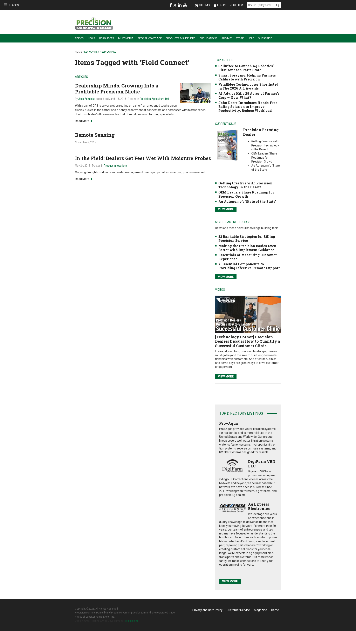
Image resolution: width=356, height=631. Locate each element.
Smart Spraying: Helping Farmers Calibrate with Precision (247, 77)
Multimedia (126, 38)
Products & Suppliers (181, 38)
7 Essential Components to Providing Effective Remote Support (249, 266)
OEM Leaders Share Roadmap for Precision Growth (246, 194)
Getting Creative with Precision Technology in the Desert (245, 185)
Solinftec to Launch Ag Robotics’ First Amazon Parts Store (246, 68)
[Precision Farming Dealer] (227, 145)
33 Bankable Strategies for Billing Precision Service (246, 238)
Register (236, 5)
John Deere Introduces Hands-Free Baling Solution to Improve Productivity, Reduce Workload (247, 106)
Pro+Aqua (228, 423)
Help (251, 38)
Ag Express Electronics (259, 506)
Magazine (260, 610)
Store (240, 38)
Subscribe (265, 38)
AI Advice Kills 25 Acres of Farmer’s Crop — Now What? (249, 95)
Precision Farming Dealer (261, 132)
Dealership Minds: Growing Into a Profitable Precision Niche (116, 88)
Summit (226, 38)
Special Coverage (150, 38)
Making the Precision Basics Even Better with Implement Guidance (247, 248)
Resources (106, 38)
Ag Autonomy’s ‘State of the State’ (247, 201)
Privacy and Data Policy (207, 610)
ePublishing (131, 620)
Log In (221, 5)
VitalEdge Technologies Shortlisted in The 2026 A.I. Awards (248, 86)
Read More (82, 121)
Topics (14, 5)
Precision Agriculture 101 (154, 98)
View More (226, 209)
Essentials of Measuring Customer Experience (247, 257)
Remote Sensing (95, 135)
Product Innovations (116, 165)
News (91, 38)
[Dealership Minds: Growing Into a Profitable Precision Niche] (195, 93)
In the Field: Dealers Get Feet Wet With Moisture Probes (143, 158)
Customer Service (238, 610)
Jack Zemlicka (86, 98)
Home (78, 51)
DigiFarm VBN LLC (261, 463)
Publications (208, 38)
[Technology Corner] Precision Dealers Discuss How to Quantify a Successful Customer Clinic (247, 341)
